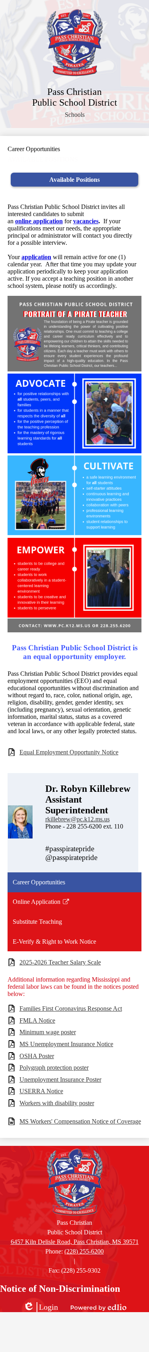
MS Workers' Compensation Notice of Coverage (80, 1121)
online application (39, 221)
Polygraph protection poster (54, 1067)
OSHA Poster (36, 1056)
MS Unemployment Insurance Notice (66, 1044)
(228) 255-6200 (84, 1251)
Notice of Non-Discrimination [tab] (60, 1288)
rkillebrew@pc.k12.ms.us (77, 819)
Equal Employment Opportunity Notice (68, 752)
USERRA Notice (41, 1091)
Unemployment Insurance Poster (60, 1079)
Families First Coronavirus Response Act (70, 1008)
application (36, 257)
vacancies (86, 221)
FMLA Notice (37, 1020)
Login (40, 1307)
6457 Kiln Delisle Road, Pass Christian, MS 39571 (75, 1241)
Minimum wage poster (47, 1032)
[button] (75, 115)
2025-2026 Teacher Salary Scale (60, 962)
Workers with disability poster (56, 1103)
